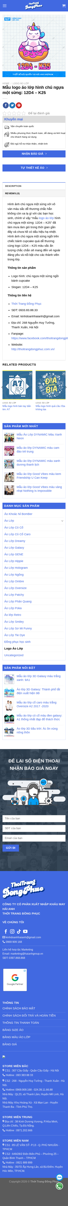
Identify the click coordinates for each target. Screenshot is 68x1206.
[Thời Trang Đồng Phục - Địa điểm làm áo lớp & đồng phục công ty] (34, 5)
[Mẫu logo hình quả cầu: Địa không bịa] (51, 385)
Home (5, 83)
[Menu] (4, 5)
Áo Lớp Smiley (14, 621)
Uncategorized (13, 655)
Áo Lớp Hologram (16, 567)
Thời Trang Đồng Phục (26, 303)
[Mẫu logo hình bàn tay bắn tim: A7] (17, 385)
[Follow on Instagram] (12, 931)
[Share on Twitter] (12, 105)
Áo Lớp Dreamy (14, 540)
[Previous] (2, 394)
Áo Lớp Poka (13, 608)
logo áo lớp (46, 218)
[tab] (34, 186)
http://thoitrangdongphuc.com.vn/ (33, 349)
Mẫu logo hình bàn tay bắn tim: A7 (16, 408)
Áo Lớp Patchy (14, 594)
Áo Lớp (9, 520)
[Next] (65, 394)
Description (13, 186)
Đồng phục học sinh (17, 641)
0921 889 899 (24, 1162)
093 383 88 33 (24, 1075)
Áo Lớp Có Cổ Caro (17, 534)
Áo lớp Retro (12, 614)
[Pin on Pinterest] (19, 105)
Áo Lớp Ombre (14, 581)
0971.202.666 (24, 1130)
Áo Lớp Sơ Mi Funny (18, 628)
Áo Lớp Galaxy (14, 547)
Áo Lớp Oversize (15, 588)
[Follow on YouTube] (25, 931)
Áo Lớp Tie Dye (14, 635)
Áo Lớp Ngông (14, 574)
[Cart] (64, 5)
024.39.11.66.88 (43, 1089)
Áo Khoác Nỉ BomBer (18, 514)
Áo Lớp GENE (13, 554)
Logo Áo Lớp (21, 83)
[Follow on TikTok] (19, 931)
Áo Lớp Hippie (13, 561)
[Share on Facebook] (6, 105)
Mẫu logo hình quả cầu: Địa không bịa (50, 408)
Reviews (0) (12, 193)
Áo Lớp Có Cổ (13, 527)
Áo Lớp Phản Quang (18, 601)
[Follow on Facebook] (6, 931)
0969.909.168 (24, 1089)
